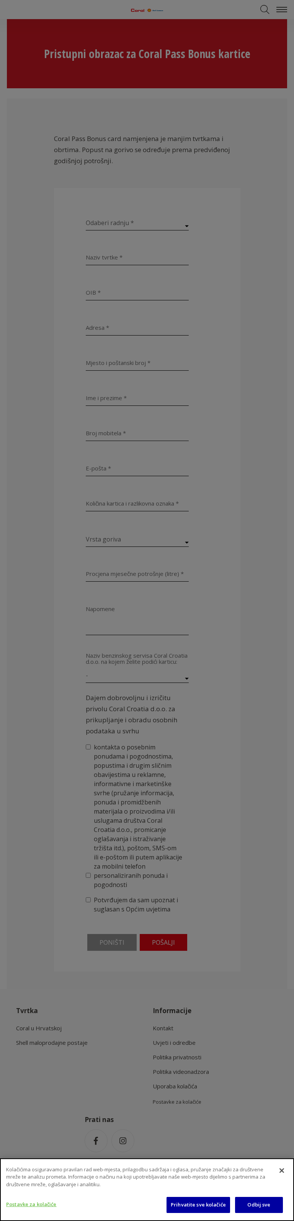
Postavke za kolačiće (31, 1204)
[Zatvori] (281, 1170)
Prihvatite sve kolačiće (198, 1204)
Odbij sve (258, 1204)
